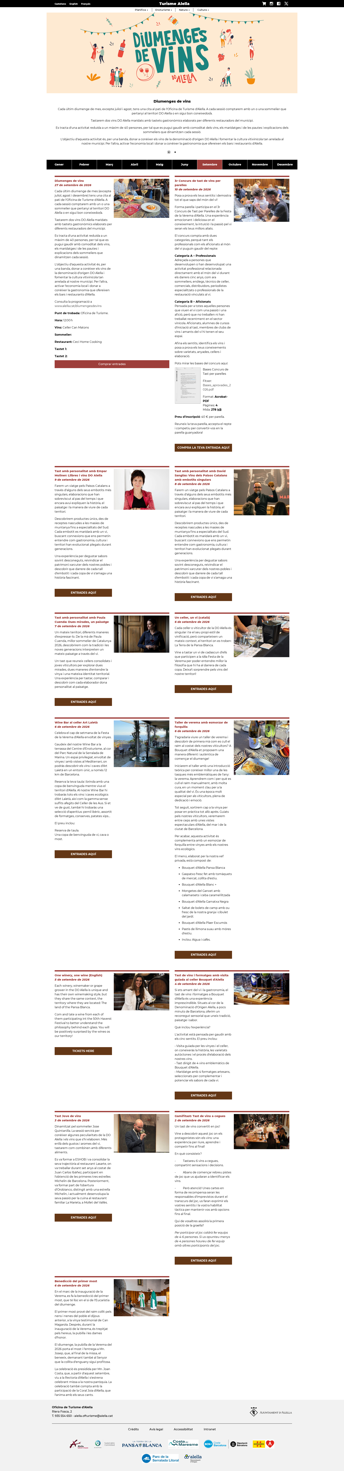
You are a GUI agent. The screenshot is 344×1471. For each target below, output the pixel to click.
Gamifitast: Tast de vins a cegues (200, 1116)
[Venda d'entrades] (262, 3)
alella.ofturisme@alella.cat (93, 1416)
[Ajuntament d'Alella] (271, 1415)
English (74, 4)
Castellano (60, 4)
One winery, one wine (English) (78, 975)
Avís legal (156, 1429)
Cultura (202, 9)
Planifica (140, 9)
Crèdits (133, 1429)
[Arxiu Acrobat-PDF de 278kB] (187, 385)
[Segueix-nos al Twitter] (284, 3)
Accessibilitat (183, 1429)
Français (85, 4)
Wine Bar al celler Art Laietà (76, 722)
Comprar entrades (112, 364)
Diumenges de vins (69, 181)
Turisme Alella (174, 3)
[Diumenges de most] (175, 152)
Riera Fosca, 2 (62, 1411)
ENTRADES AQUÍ (83, 592)
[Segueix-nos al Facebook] (276, 3)
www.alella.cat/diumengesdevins (78, 306)
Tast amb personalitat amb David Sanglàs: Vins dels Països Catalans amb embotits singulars (201, 475)
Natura (183, 9)
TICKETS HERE (83, 1051)
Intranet (210, 1429)
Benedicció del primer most (76, 1281)
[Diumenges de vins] (169, 152)
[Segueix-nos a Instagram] (269, 3)
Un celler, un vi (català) (192, 617)
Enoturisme (162, 9)
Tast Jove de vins (68, 1116)
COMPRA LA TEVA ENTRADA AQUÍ (203, 447)
